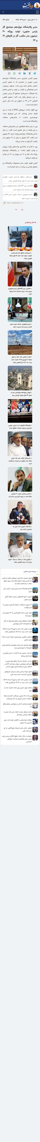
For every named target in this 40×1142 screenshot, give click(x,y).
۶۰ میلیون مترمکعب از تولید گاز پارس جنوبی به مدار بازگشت (17, 606)
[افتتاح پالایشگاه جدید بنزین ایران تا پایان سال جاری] (35, 590)
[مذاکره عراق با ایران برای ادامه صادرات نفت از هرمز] (35, 689)
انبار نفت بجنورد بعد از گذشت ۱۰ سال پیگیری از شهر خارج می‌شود (17, 654)
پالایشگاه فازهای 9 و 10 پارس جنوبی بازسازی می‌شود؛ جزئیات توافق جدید (20, 426)
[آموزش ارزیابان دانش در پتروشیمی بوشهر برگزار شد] (35, 705)
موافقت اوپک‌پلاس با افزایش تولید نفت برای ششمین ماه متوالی (18, 721)
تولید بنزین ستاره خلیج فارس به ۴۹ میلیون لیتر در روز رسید (17, 614)
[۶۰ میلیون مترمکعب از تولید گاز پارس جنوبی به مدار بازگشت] (35, 606)
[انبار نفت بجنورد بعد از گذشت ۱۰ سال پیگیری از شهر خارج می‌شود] (35, 654)
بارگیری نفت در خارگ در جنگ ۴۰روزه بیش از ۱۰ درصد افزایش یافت (20, 560)
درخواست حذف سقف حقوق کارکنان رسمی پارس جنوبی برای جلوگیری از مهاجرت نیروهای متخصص (17, 739)
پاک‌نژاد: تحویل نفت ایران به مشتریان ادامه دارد (22, 528)
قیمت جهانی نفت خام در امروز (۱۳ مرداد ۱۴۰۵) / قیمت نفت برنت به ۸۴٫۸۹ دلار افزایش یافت (17, 630)
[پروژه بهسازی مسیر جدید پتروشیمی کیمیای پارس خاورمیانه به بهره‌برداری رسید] (35, 646)
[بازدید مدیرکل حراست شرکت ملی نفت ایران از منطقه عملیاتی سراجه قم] (35, 713)
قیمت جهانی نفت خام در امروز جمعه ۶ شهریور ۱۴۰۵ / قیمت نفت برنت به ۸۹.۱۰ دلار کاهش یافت (21, 360)
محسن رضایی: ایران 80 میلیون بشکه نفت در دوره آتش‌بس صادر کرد (20, 495)
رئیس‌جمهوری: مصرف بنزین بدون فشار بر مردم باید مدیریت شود (21, 325)
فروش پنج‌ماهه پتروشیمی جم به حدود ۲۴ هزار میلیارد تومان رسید (21, 393)
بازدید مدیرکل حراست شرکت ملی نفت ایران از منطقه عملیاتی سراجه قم (18, 713)
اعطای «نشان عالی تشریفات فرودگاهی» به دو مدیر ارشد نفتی (18, 729)
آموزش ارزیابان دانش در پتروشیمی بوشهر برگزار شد (17, 705)
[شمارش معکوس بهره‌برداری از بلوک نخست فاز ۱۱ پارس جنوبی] (35, 638)
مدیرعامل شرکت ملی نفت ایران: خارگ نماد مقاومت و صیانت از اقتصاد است (20, 461)
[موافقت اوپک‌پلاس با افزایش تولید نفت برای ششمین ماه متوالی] (35, 721)
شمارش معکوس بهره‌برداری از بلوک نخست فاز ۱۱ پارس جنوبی (17, 638)
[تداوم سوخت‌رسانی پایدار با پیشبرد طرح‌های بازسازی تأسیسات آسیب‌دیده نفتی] (35, 673)
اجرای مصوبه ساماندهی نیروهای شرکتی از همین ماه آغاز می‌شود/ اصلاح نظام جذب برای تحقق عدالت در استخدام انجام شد (17, 581)
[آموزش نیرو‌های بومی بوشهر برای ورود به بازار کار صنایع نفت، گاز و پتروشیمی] (35, 622)
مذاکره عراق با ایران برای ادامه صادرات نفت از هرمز (18, 689)
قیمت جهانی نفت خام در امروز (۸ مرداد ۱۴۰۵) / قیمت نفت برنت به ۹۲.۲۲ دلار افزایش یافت (17, 681)
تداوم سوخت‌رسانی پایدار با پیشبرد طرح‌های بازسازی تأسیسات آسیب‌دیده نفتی (18, 673)
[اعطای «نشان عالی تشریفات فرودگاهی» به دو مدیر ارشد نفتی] (35, 729)
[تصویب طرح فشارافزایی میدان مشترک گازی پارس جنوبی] (35, 598)
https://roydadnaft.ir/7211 (13, 203)
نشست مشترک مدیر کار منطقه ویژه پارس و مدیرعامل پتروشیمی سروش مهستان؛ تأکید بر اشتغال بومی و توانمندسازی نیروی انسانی (18, 664)
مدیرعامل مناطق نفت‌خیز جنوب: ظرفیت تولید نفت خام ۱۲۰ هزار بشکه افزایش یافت (20, 256)
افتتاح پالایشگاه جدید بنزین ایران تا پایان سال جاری (17, 590)
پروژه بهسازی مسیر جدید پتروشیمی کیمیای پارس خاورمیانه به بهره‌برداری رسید (17, 646)
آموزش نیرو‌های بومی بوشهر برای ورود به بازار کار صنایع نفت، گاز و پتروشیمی (18, 622)
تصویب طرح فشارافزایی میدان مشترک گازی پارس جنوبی (18, 598)
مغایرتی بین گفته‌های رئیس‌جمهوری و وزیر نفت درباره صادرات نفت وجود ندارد (20, 291)
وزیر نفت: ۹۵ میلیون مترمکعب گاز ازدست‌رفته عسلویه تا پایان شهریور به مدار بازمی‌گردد (18, 697)
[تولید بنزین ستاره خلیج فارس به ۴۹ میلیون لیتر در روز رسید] (35, 614)
